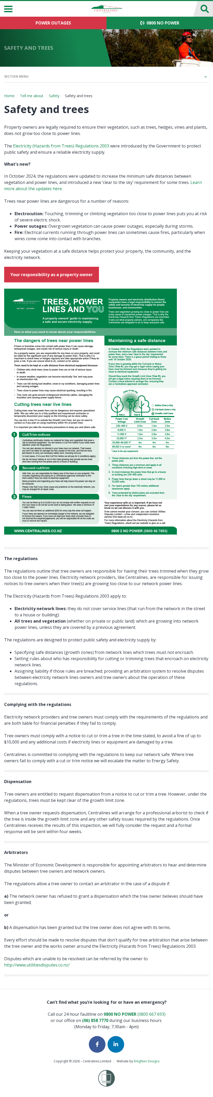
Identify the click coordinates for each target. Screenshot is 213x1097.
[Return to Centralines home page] (106, 9)
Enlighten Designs (146, 1061)
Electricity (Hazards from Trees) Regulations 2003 (61, 146)
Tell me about (31, 95)
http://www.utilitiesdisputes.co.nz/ (37, 965)
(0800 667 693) (134, 1014)
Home (9, 95)
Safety (54, 95)
